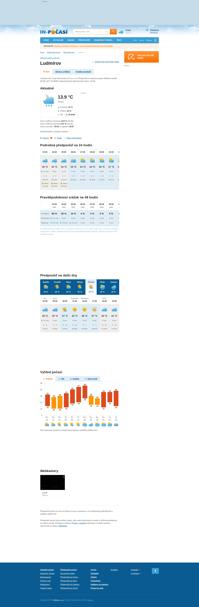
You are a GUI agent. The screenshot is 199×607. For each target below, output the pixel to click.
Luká (44, 492)
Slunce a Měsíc (62, 72)
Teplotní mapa (46, 588)
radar (70, 40)
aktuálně (58, 40)
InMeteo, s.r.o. (58, 600)
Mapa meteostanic (74, 138)
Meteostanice (45, 577)
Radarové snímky (47, 573)
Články (94, 577)
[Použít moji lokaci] (106, 32)
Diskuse (149, 40)
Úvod (42, 52)
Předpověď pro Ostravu (69, 585)
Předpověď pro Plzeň (69, 588)
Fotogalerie (96, 581)
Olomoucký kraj (69, 52)
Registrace (154, 32)
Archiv (141, 40)
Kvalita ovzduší (83, 72)
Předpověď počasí (53, 52)
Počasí (46, 72)
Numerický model (67, 573)
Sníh (135, 40)
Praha (128, 30)
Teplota (49, 379)
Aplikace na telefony (99, 585)
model (103, 40)
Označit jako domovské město (107, 62)
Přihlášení (154, 30)
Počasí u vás (45, 581)
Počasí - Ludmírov (79, 523)
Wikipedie (63, 526)
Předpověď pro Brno (68, 581)
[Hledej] (113, 31)
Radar (59, 138)
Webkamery (45, 585)
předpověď (84, 40)
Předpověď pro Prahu (69, 577)
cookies (90, 600)
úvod (46, 40)
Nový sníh (92, 379)
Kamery (46, 138)
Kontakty (114, 570)
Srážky (76, 379)
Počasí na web (97, 588)
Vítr (62, 379)
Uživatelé (95, 573)
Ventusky (134, 570)
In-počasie (135, 573)
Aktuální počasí (47, 570)
